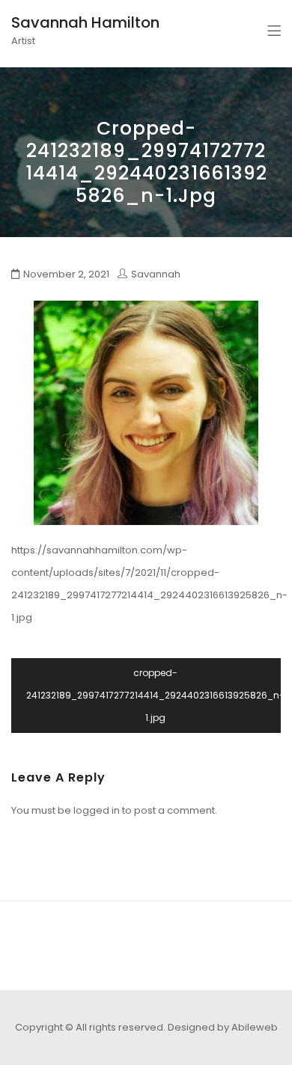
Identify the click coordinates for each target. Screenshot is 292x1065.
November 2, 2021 (66, 274)
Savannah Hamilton (85, 22)
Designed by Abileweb (223, 1027)
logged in (96, 810)
